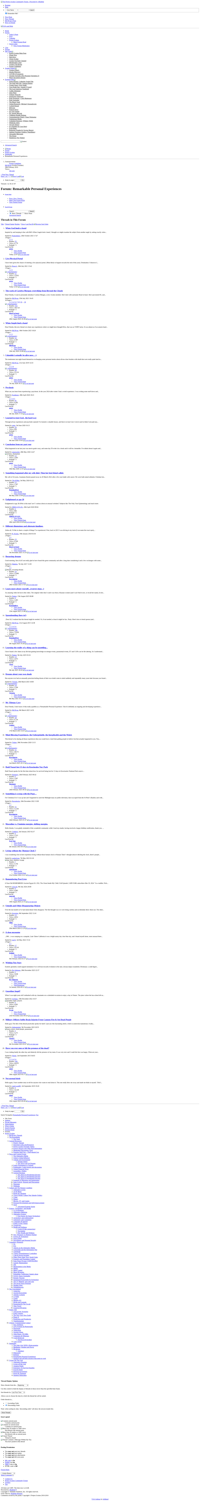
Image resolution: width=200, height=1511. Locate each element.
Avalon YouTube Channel (17, 61)
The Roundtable (14, 1137)
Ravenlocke (16, 801)
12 (16, 456)
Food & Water (18, 1370)
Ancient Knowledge (20, 1293)
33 (16, 571)
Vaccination (21, 1231)
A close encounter (12, 932)
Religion (16, 1355)
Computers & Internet (20, 1221)
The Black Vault (14, 102)
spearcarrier (16, 452)
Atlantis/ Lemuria (19, 1295)
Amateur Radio (18, 1366)
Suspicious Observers (16, 96)
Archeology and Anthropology (23, 1218)
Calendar (12, 38)
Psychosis (10, 387)
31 (16, 750)
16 (16, 427)
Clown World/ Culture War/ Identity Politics (27, 1195)
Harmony (15, 775)
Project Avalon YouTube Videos (23, 1146)
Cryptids (16, 1296)
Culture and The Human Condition (20, 1188)
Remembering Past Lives (16, 879)
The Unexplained (15, 1289)
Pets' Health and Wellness (26, 1233)
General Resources (15, 1141)
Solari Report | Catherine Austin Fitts (21, 81)
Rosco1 (14, 266)
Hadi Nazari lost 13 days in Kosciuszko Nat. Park (27, 767)
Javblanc (15, 999)
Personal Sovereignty (20, 1371)
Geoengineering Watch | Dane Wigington (22, 117)
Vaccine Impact (14, 125)
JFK (14, 1265)
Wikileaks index (14, 123)
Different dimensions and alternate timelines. (24, 526)
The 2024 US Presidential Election (29, 1178)
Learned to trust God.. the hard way (21, 418)
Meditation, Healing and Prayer (23, 1347)
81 (16, 401)
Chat (6, 48)
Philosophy (17, 1353)
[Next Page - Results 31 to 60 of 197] (13, 176)
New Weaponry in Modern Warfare (25, 1235)
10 (21, 302)
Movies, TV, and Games (21, 1201)
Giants (15, 1298)
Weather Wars (17, 1285)
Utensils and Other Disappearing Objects (23, 906)
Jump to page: (10, 180)
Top (37, 1115)
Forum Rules (5, 1470)
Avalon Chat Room (15, 64)
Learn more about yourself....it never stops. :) (25, 589)
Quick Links (13, 44)
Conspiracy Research (16, 1242)
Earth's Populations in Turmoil (23, 1165)
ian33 (14, 940)
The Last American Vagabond (19, 89)
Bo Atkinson (16, 970)
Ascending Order (13, 1403)
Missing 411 (17, 1300)
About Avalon (13, 59)
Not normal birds (13, 1078)
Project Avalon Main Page (17, 53)
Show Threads (16, 213)
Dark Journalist (14, 100)
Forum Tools (8, 194)
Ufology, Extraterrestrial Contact (20, 1323)
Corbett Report (14, 106)
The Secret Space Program (22, 1283)
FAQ (10, 36)
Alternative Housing (20, 1362)
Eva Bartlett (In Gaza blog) (18, 126)
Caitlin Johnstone (15, 91)
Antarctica (16, 1291)
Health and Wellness (20, 1227)
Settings (7, 1120)
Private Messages (10, 1122)
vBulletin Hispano (16, 1493)
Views (23, 224)
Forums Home (9, 1130)
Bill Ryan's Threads (15, 1135)
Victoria (14, 682)
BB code (8, 1460)
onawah (14, 887)
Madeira (15, 564)
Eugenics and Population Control (24, 1259)
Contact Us (8, 1479)
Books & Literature (19, 1193)
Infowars (12, 108)
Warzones (16, 1184)
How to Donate (10, 23)
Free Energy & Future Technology (29, 1216)
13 (16, 657)
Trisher (14, 742)
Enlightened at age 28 (15, 499)
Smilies (7, 1462)
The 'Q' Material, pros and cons (23, 1281)
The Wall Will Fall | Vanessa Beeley (21, 83)
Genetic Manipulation (20, 1263)
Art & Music (17, 1191)
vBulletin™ (13, 1490)
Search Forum (8, 207)
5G (14, 1244)
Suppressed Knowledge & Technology (26, 1280)
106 (16, 630)
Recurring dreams (13, 556)
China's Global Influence (21, 1158)
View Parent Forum (15, 202)
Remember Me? (12, 13)
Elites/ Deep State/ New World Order (25, 1257)
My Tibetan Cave (13, 702)
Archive (7, 1482)
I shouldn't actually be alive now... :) (21, 355)
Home (7, 31)
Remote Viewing (18, 1278)
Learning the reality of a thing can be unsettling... (27, 648)
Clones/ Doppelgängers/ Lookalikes (25, 1253)
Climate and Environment (21, 1160)
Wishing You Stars (13, 963)
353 (16, 306)
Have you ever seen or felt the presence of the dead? (27, 1048)
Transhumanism (18, 1321)
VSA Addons (96, 1499)
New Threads (9, 19)
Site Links (8, 51)
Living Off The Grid (16, 1360)
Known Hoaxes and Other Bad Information (27, 1148)
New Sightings (18, 1325)
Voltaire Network (15, 95)
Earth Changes (18, 1313)
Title (2, 224)
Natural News (13, 110)
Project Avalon (10, 152)
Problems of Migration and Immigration (26, 1180)
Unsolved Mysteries (19, 1308)
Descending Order (13, 1405)
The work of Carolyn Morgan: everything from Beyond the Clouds (34, 291)
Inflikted (105, 1499)
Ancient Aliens (18, 1332)
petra (13, 425)
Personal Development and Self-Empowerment (28, 1203)
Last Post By (30, 224)
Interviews (12, 57)
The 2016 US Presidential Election (29, 1175)
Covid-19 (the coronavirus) (26, 1229)
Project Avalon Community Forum (16, 1481)
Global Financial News (21, 1169)
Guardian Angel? (13, 991)
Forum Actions (14, 40)
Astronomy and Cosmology (22, 1220)
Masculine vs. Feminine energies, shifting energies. (27, 824)
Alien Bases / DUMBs (20, 1334)
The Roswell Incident (25, 1340)
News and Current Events (17, 1154)
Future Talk (13, 1310)
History (15, 1199)
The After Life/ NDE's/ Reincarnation (25, 1345)
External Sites (9, 79)
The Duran (12, 136)
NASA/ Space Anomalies (21, 1276)
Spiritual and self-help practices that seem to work (29, 1358)
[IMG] (7, 1464)
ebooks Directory (15, 72)
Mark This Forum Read (17, 200)
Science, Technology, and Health (20, 1208)
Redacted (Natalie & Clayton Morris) (21, 130)
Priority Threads (18, 1143)
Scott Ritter (13, 128)
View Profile (18, 251)
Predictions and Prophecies (22, 1319)
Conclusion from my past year (18, 444)
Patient (14, 596)
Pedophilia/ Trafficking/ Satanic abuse (25, 1274)
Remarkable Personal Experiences (24, 1356)
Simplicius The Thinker (17, 138)
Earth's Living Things (20, 1223)
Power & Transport (19, 1373)
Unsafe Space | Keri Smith (18, 85)
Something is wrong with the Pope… (21, 794)
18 (25, 302)
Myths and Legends (19, 1302)
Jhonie (14, 1056)
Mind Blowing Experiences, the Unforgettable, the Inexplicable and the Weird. (39, 735)
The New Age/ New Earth (22, 1315)
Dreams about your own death (19, 674)
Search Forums (10, 1128)
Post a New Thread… (16, 198)
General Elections (19, 1173)
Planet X (16, 1317)
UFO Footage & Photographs (23, 1326)
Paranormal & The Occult (21, 1304)
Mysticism (16, 1349)
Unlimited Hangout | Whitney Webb (21, 121)
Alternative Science (19, 1214)
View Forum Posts (20, 253)
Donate (7, 49)
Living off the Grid (19, 1364)
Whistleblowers (18, 1287)
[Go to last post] (23, 254)
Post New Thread (7, 174)
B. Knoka (15, 534)
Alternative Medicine (20, 1212)
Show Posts (28, 213)
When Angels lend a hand (17, 323)
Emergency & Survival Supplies (23, 1368)
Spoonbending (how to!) (16, 615)
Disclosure (16, 1328)
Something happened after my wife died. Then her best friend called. (35, 473)
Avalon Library (10, 68)
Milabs (15, 1268)
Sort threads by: (6, 1392)
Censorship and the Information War (25, 1250)
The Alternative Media (20, 1156)
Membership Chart (15, 63)
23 (16, 539)
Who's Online (9, 1126)
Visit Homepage (19, 985)
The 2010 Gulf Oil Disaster (27, 1163)
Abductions (17, 1330)
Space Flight (17, 1238)
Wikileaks (16, 1186)
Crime (15, 1197)
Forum (7, 33)
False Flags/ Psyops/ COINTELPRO (25, 1261)
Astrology (21, 1351)
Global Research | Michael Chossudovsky (23, 104)
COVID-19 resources (16, 74)
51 (16, 274)
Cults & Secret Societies (21, 1255)
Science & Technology (20, 1236)
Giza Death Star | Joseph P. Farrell (20, 87)
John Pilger (13, 93)
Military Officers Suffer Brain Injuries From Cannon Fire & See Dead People (38, 1020)
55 (16, 241)
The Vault (16, 1139)
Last (18, 176)
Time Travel (17, 1306)
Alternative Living (19, 1190)
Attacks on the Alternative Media (24, 1248)
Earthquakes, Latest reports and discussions (27, 1167)
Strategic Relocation (20, 1375)
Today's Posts (13, 34)
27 (16, 945)
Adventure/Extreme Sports (26, 1206)
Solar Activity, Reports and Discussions (26, 1182)
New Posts (8, 17)
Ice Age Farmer (14, 111)
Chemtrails (16, 1251)
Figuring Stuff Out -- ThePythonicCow (26, 1152)
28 (16, 718)
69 (16, 370)
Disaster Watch (22, 1161)
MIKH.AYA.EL (17, 507)
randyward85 (16, 1086)
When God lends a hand (16, 228)
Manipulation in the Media (22, 1266)
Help (6, 7)
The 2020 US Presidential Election (29, 1176)
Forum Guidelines (15, 66)
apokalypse (15, 858)
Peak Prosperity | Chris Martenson (20, 98)
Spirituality (8, 154)
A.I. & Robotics (18, 1210)
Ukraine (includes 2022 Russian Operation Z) (24, 76)
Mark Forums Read (19, 42)
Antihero (15, 832)
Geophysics (17, 1225)
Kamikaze (15, 395)
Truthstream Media (15, 119)
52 (16, 338)
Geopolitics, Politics (19, 1171)
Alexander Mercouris (16, 134)
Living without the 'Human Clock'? (21, 851)
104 (16, 1061)
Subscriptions (9, 1124)
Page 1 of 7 (4, 176)
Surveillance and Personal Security (24, 1240)
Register (7, 5)
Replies (17, 224)
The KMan (15, 480)
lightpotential (16, 1027)
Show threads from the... (9, 1385)
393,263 (12, 171)
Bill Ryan (8, 165)
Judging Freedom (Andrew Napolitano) (22, 132)
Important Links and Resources (23, 1145)
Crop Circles (17, 1341)
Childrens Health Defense (17, 115)
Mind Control (17, 1270)
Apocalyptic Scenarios (20, 1311)
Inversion (15, 913)
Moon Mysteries (18, 1272)
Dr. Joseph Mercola (15, 113)
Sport (15, 1205)
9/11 (14, 1246)
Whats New (13, 55)
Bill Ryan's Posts (10, 21)
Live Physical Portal (14, 258)
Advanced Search (11, 145)
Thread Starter (9, 224)
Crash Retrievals (18, 1338)
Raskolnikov (16, 236)
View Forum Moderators (21, 46)
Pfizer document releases (17, 78)
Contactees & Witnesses (21, 1336)
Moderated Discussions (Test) (23, 1150)
